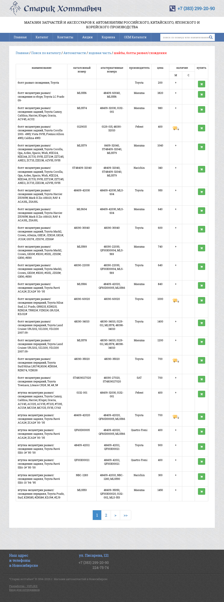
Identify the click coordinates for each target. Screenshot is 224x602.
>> (126, 515)
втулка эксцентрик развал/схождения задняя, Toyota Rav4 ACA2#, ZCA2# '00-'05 (39, 418)
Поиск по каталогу (46, 53)
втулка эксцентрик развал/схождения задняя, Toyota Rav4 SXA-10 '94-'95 (39, 478)
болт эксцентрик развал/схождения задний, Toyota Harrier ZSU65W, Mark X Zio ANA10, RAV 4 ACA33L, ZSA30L (40, 195)
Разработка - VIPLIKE (23, 586)
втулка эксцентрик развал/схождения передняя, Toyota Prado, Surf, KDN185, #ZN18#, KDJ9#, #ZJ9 (41, 493)
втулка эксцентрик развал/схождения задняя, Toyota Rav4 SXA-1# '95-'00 (39, 448)
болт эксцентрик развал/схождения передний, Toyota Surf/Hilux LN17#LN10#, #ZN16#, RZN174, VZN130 (37, 364)
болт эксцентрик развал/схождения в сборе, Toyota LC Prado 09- (41, 96)
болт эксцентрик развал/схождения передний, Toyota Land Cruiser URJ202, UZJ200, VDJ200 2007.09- (40, 327)
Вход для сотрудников (24, 589)
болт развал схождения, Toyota (38, 82)
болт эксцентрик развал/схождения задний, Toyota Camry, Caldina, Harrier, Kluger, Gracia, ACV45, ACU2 (40, 113)
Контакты (65, 37)
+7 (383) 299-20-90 (196, 8)
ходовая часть (100, 53)
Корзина (108, 37)
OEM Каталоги (135, 37)
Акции (87, 37)
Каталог (42, 37)
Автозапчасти (74, 53)
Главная (20, 37)
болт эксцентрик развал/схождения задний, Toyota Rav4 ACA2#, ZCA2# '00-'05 (39, 287)
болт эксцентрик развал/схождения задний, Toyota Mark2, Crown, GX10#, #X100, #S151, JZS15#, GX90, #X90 (40, 252)
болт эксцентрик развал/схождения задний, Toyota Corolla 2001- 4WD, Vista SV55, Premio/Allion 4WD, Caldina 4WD (41, 132)
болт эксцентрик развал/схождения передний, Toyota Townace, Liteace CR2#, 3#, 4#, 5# (38, 381)
